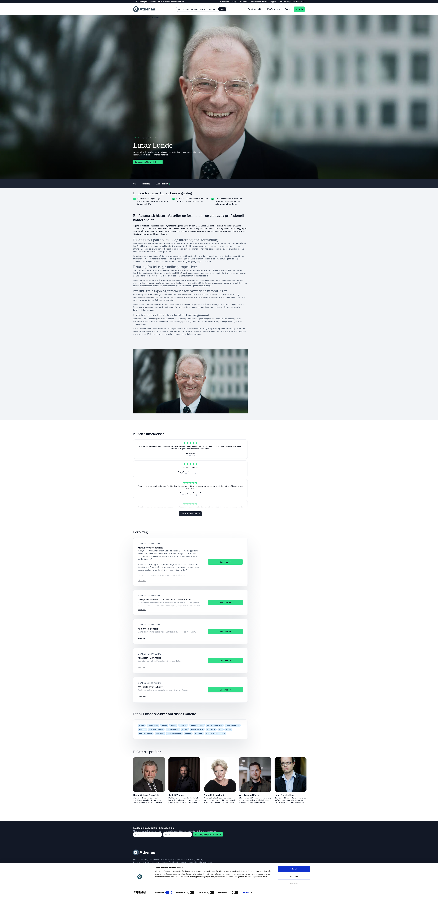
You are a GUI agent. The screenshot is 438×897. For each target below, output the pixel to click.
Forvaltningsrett (196, 725)
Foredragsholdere (256, 9)
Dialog (164, 725)
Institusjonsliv (173, 729)
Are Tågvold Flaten (249, 795)
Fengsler (183, 725)
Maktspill (160, 733)
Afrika (141, 725)
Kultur (228, 729)
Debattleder (153, 725)
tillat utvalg (294, 876)
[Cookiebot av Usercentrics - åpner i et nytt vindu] (140, 892)
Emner (287, 9)
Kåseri (184, 729)
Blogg (234, 2)
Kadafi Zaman (176, 795)
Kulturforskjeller (145, 733)
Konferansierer (274, 9)
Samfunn (198, 733)
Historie (142, 729)
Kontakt (299, 9)
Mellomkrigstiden (174, 733)
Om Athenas (224, 2)
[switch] (191, 892)
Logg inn (273, 2)
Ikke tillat (293, 884)
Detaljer (245, 892)
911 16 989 (301, 2)
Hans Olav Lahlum (284, 795)
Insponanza (243, 2)
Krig (220, 729)
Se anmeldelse (154, 137)
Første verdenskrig (214, 725)
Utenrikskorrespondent (215, 733)
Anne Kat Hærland (214, 795)
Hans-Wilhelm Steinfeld (146, 795)
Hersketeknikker (232, 725)
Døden (173, 725)
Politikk (188, 733)
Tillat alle (293, 869)
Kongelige (211, 729)
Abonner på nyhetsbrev (259, 2)
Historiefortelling (156, 729)
